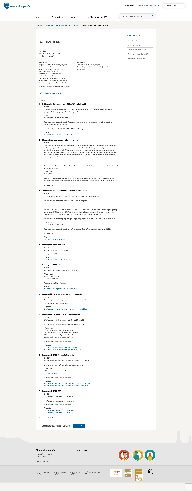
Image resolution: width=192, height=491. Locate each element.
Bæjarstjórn (74, 25)
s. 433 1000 (129, 5)
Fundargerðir (61, 25)
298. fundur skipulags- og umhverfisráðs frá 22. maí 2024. (63, 350)
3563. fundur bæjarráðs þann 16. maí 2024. (58, 259)
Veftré (78, 473)
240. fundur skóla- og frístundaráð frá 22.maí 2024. (61, 289)
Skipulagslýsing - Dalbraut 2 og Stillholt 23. (58, 134)
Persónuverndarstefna (43, 461)
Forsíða (39, 25)
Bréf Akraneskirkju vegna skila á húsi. (56, 239)
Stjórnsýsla (49, 25)
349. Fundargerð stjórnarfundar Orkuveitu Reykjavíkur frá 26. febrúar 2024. (68, 383)
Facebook (63, 473)
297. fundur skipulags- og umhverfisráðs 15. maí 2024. (62, 347)
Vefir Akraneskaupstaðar (147, 5)
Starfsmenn (46, 473)
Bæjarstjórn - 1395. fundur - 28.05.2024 (96, 25)
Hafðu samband (94, 473)
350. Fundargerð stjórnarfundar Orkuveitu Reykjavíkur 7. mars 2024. (66, 386)
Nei (82, 426)
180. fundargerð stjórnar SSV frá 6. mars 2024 (59, 410)
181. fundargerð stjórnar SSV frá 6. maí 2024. (59, 413)
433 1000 (83, 450)
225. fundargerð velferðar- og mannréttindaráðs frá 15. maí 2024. (65, 309)
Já (76, 426)
